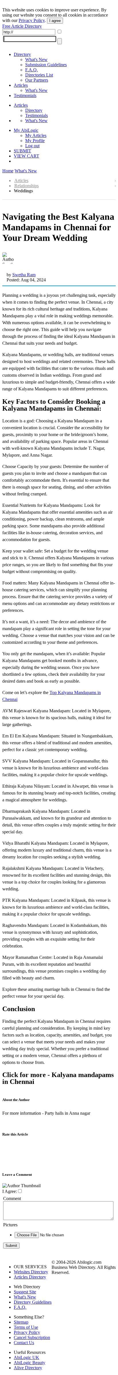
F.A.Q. (31, 69)
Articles (21, 85)
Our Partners (36, 80)
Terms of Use (26, 1327)
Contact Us (24, 1342)
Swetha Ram (24, 274)
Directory (22, 54)
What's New (36, 59)
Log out (32, 145)
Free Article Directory (22, 26)
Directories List (39, 74)
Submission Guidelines (46, 64)
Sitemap (21, 1322)
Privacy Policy (32, 20)
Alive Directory (28, 1367)
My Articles (35, 135)
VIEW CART (26, 156)
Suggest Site (25, 1291)
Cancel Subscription (32, 1337)
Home (7, 170)
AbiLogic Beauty (29, 1362)
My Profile (35, 140)
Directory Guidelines (33, 1302)
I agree (55, 21)
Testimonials (25, 95)
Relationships (26, 185)
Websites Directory (31, 1271)
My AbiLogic (26, 130)
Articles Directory (30, 1277)
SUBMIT (22, 150)
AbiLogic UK (26, 1357)
